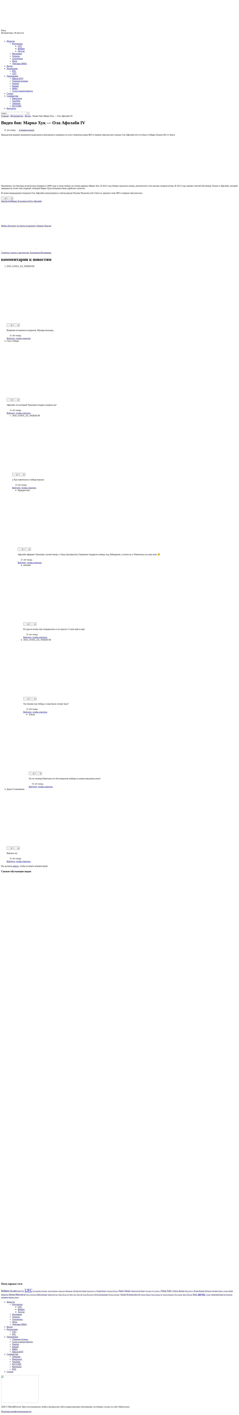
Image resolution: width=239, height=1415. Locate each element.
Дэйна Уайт (166, 1291)
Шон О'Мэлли (187, 1294)
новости (25, 201)
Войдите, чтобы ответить (19, 338)
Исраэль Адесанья (211, 1291)
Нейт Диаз (72, 1294)
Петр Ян (79, 1294)
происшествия (217, 1294)
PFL (14, 71)
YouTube (16, 101)
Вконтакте (17, 98)
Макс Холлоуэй (64, 1294)
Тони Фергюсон (88, 1294)
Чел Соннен (178, 1294)
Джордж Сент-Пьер (138, 1291)
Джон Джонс (124, 1291)
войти (16, 866)
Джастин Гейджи (112, 1291)
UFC (20, 46)
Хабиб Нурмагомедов (130, 1294)
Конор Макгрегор (17, 1294)
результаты (228, 1295)
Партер (15, 83)
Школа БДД (17, 78)
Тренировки (12, 76)
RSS (14, 1369)
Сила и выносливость (22, 91)
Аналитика (17, 58)
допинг (208, 1294)
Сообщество (12, 96)
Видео (10, 66)
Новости (11, 41)
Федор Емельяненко (101, 1295)
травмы (4, 1297)
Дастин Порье (101, 1291)
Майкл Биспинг (42, 1295)
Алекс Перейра (53, 1291)
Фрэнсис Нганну (114, 1294)
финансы (11, 1297)
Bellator (21, 48)
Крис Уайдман (31, 1294)
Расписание (12, 68)
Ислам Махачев (199, 1291)
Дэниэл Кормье (178, 1291)
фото (17, 1297)
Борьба (15, 86)
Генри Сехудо (91, 1291)
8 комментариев (26, 130)
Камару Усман (223, 1291)
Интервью (17, 53)
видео (8, 201)
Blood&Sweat (15, 1291)
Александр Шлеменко (65, 1291)
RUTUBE (16, 106)
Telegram (16, 103)
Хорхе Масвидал (156, 1294)
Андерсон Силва (79, 1291)
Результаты (17, 43)
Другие (21, 51)
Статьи (10, 93)
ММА (15, 88)
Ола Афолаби (35, 201)
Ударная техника (20, 81)
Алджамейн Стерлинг (40, 1291)
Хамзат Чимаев (146, 1294)
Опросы (16, 56)
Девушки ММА (19, 63)
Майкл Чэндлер (53, 1294)
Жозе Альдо (189, 1291)
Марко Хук (16, 201)
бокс (3, 201)
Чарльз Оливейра (168, 1294)
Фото (14, 61)
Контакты (11, 108)
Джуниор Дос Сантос (152, 1291)
